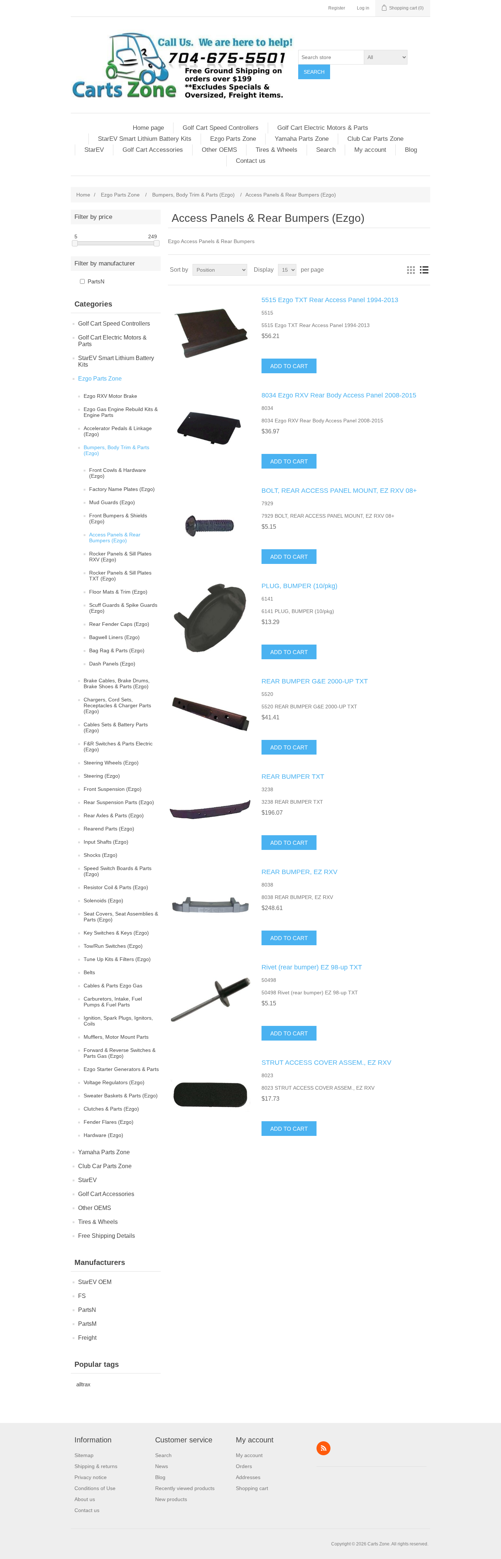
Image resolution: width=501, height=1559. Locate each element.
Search (314, 72)
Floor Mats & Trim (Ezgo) (118, 592)
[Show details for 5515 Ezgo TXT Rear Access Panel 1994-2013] (210, 333)
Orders (244, 1466)
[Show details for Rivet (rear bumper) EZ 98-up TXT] (210, 1000)
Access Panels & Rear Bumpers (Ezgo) (114, 537)
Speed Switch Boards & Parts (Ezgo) (117, 871)
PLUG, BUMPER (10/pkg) (299, 586)
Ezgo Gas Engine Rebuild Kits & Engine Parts (121, 412)
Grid (410, 270)
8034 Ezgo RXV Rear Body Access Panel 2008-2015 (339, 395)
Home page (148, 127)
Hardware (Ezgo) (103, 1135)
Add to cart (289, 366)
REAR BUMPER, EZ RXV (299, 872)
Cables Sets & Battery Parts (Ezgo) (116, 727)
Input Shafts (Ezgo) (106, 842)
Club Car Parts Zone (375, 138)
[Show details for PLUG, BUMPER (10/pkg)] (210, 619)
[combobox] (331, 57)
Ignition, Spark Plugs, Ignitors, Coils (118, 1021)
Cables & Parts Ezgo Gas (113, 985)
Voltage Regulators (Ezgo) (114, 1082)
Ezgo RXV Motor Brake (110, 396)
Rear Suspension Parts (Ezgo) (119, 802)
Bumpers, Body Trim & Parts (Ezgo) (116, 450)
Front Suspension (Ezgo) (113, 789)
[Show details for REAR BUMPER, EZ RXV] (210, 905)
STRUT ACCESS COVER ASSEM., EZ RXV (326, 1062)
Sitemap (84, 1455)
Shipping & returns (95, 1466)
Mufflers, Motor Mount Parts (116, 1037)
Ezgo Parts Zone (233, 138)
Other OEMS (219, 149)
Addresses (248, 1477)
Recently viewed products (185, 1488)
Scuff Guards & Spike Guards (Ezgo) (123, 608)
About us (84, 1499)
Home (83, 195)
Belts (89, 972)
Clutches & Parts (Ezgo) (111, 1109)
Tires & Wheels (276, 149)
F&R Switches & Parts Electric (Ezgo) (118, 746)
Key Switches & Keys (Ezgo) (116, 933)
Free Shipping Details (106, 1236)
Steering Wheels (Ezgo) (111, 763)
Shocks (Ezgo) (100, 855)
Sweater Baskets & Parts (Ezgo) (121, 1095)
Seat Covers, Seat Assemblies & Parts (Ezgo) (121, 916)
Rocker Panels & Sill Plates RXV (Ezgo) (120, 556)
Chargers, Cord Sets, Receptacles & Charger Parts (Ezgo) (117, 705)
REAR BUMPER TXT (293, 776)
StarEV (94, 149)
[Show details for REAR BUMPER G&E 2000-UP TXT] (210, 714)
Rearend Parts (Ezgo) (109, 829)
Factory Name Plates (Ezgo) (122, 489)
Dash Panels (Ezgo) (112, 664)
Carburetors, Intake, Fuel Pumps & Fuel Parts (113, 1002)
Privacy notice (90, 1477)
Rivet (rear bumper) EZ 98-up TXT (312, 967)
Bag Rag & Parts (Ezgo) (117, 650)
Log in (363, 8)
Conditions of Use (95, 1488)
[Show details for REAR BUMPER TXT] (210, 809)
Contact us (251, 160)
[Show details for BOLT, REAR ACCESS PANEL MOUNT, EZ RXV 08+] (210, 523)
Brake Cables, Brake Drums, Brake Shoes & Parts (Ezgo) (117, 683)
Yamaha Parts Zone (302, 138)
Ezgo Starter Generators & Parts (121, 1069)
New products (171, 1499)
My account (370, 149)
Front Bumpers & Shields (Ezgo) (118, 518)
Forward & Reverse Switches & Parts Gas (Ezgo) (120, 1053)
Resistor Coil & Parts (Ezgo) (116, 887)
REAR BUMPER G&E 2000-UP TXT (315, 681)
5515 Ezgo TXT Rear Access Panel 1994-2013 (330, 300)
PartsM (87, 1324)
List (424, 270)
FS (82, 1296)
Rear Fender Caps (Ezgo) (119, 624)
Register (336, 8)
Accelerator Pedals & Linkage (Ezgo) (118, 431)
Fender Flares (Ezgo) (109, 1122)
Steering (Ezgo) (102, 776)
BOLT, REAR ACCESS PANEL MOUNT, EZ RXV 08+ (339, 490)
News (161, 1466)
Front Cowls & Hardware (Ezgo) (117, 473)
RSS (323, 1448)
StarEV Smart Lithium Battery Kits (144, 138)
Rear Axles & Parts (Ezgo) (114, 815)
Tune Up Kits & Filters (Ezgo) (117, 959)
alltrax (83, 1384)
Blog (411, 149)
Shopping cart (252, 1488)
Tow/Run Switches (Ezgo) (113, 946)
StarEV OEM (94, 1282)
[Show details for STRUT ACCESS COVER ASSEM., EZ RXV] (210, 1095)
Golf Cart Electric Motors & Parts (322, 127)
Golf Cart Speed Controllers (221, 127)
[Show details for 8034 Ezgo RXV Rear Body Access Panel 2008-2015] (210, 428)
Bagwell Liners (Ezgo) (114, 637)
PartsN (96, 281)
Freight (87, 1338)
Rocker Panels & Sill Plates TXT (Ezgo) (120, 576)
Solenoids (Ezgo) (103, 900)
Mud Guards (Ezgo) (112, 502)
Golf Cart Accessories (152, 149)
